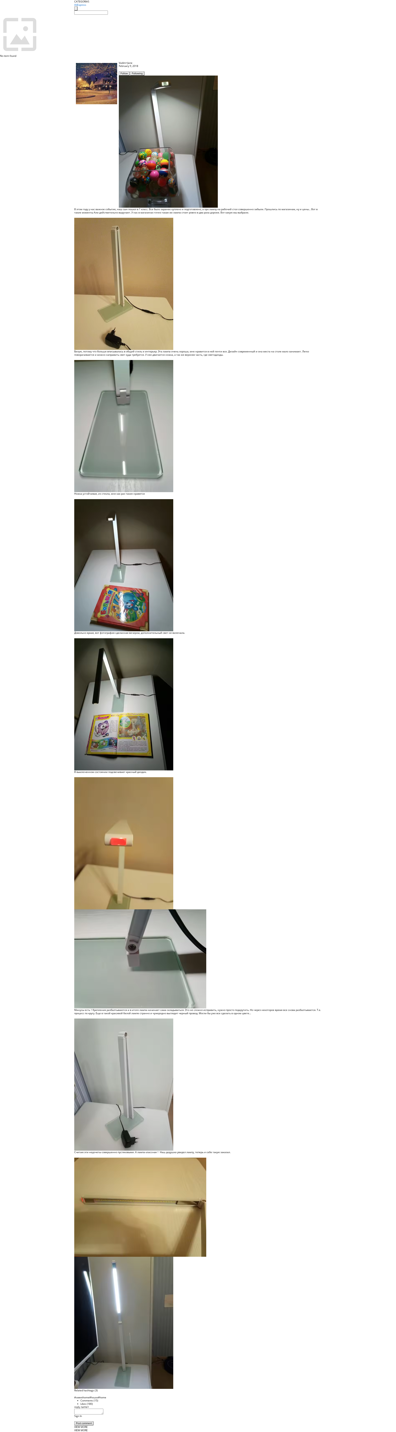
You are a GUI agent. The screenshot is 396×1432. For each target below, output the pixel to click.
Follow (124, 73)
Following (137, 73)
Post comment (84, 1423)
